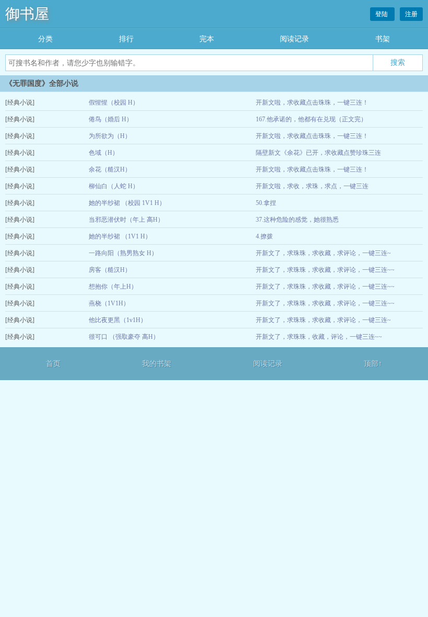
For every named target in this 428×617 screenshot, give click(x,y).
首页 (53, 364)
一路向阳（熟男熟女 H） (123, 253)
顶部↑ (373, 364)
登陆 (382, 14)
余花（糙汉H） (110, 169)
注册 (411, 14)
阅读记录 (294, 39)
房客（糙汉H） (110, 269)
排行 (126, 39)
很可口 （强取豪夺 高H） (124, 336)
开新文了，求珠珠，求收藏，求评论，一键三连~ (323, 253)
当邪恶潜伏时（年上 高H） (126, 219)
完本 (206, 39)
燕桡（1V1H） (109, 303)
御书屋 (27, 14)
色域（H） (103, 152)
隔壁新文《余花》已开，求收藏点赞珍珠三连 (318, 152)
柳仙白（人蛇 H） (114, 186)
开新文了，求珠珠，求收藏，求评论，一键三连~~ (325, 269)
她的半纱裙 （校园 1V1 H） (127, 203)
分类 (45, 39)
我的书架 (156, 364)
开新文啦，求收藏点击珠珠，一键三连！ (312, 102)
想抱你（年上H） (113, 286)
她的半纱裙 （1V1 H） (120, 236)
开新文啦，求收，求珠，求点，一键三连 (312, 186)
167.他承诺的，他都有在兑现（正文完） (311, 119)
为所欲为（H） (110, 136)
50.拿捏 (266, 203)
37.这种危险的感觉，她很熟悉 (297, 219)
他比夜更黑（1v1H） (118, 320)
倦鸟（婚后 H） (111, 119)
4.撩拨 (264, 236)
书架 (382, 39)
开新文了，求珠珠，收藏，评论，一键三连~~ (319, 336)
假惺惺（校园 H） (114, 102)
